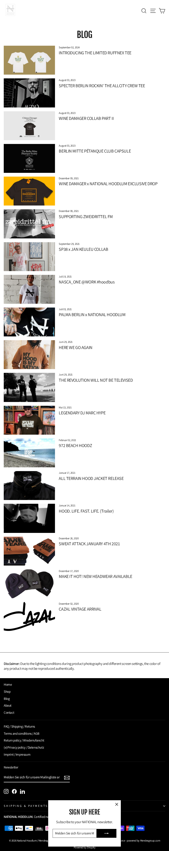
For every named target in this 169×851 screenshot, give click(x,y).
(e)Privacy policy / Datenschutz (24, 747)
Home (8, 684)
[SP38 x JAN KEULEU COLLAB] (29, 256)
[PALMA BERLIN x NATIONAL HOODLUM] (29, 322)
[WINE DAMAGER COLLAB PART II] (29, 125)
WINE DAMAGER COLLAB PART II (86, 118)
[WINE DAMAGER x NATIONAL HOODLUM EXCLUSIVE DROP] (29, 191)
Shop (7, 691)
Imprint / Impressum (17, 754)
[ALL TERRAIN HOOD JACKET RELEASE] (29, 485)
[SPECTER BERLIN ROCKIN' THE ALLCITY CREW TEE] (29, 92)
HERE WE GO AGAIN (75, 347)
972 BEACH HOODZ (75, 445)
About (7, 705)
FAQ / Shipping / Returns (19, 726)
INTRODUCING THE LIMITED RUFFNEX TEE (95, 53)
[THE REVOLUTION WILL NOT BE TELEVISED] (29, 387)
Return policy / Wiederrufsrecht (24, 740)
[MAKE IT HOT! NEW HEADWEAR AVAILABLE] (29, 583)
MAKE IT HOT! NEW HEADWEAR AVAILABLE (95, 576)
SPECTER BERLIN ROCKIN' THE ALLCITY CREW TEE (102, 86)
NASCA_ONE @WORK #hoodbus (86, 282)
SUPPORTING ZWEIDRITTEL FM (86, 216)
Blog (7, 698)
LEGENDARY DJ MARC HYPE (82, 413)
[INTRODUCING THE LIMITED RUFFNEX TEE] (29, 60)
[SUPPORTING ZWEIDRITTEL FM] (29, 223)
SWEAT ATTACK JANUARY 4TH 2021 (89, 544)
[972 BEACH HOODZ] (29, 452)
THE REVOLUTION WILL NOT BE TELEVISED (96, 380)
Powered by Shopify (85, 847)
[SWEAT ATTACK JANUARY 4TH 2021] (29, 551)
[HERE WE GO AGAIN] (29, 354)
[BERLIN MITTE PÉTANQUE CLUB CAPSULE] (29, 158)
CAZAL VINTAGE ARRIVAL (80, 609)
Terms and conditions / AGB (21, 733)
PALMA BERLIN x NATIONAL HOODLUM (92, 314)
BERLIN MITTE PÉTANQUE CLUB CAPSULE (95, 151)
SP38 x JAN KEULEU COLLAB (83, 249)
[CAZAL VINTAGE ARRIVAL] (29, 616)
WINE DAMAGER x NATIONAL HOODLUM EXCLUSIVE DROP (108, 184)
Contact (9, 712)
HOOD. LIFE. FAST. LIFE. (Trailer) (86, 511)
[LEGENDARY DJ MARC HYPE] (29, 420)
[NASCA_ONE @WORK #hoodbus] (29, 289)
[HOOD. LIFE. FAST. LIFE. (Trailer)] (29, 518)
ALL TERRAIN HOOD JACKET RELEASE (91, 478)
